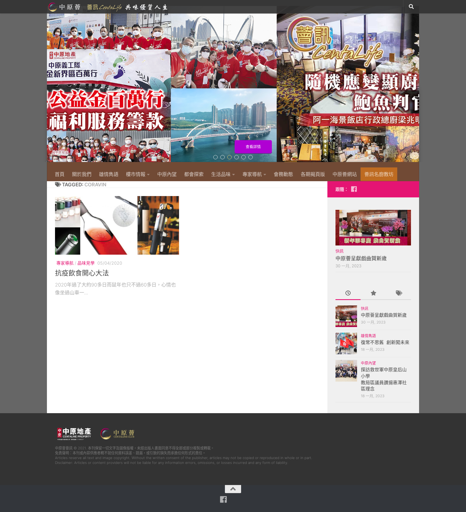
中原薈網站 (108, 7)
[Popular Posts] (373, 293)
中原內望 (167, 174)
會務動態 (283, 174)
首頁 (59, 174)
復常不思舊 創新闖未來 (385, 342)
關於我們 (81, 174)
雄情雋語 (108, 174)
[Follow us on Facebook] (354, 189)
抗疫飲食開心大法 (82, 273)
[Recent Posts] (348, 293)
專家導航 (252, 174)
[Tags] (398, 293)
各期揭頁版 (313, 174)
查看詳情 (395, 146)
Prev (50, 87)
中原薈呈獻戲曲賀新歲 (361, 258)
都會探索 (194, 174)
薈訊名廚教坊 (378, 174)
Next (415, 87)
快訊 (339, 251)
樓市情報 (135, 174)
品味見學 (86, 263)
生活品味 (221, 174)
